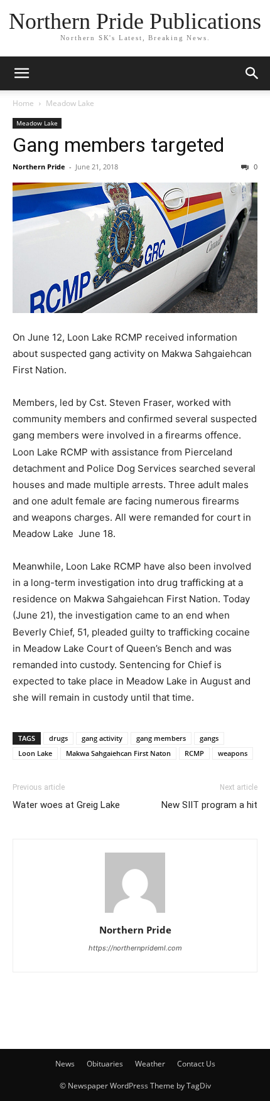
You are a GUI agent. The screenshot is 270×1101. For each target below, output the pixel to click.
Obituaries (105, 1063)
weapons (232, 753)
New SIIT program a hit (209, 805)
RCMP (194, 753)
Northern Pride (39, 166)
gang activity (102, 738)
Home (23, 103)
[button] (21, 73)
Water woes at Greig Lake (66, 805)
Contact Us (196, 1063)
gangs (209, 738)
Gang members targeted (118, 145)
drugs (58, 738)
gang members (161, 738)
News (65, 1063)
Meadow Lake (70, 103)
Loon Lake (35, 753)
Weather (150, 1063)
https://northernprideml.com (135, 948)
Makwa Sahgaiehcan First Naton (118, 753)
